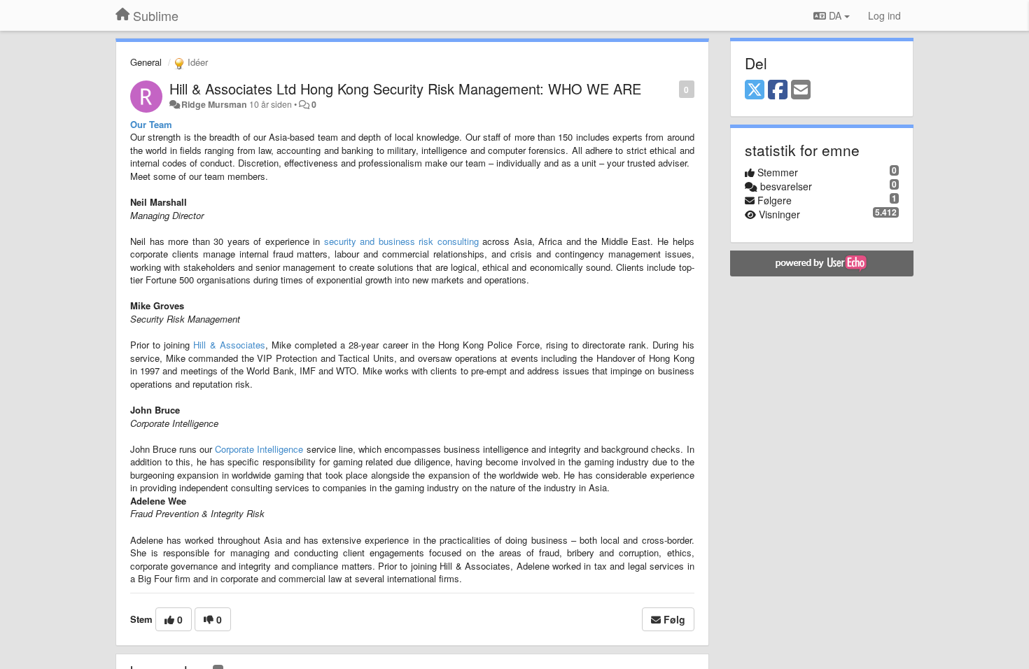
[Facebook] (778, 90)
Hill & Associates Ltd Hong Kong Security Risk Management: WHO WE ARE (405, 88)
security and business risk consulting (401, 241)
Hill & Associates (229, 344)
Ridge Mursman (214, 104)
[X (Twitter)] (754, 90)
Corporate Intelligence (259, 449)
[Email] (801, 90)
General (146, 62)
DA (835, 15)
